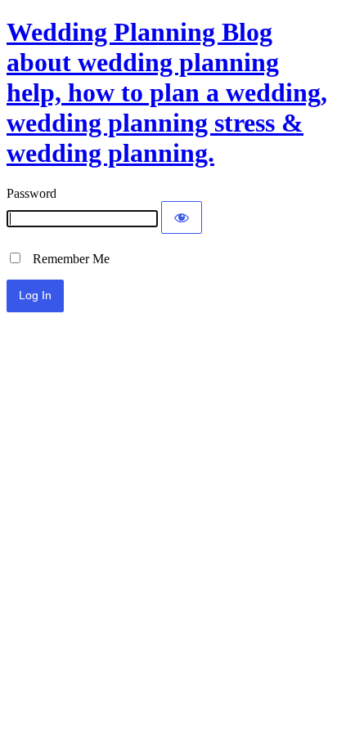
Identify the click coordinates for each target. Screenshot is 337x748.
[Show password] (181, 217)
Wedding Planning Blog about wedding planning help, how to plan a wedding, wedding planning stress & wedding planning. (167, 92)
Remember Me (66, 259)
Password (31, 193)
